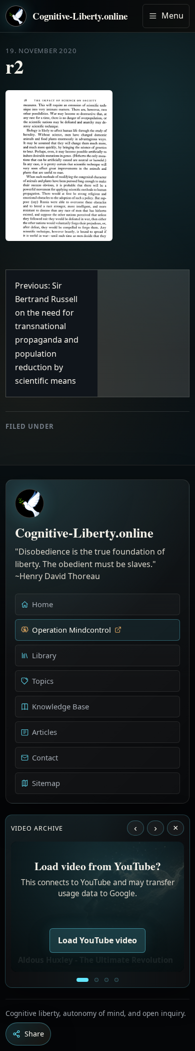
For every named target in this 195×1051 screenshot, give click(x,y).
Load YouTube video (97, 940)
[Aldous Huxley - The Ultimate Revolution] (82, 980)
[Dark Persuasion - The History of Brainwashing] (116, 980)
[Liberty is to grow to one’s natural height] (106, 980)
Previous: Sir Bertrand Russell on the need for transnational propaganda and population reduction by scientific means (46, 333)
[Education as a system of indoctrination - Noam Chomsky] (96, 980)
